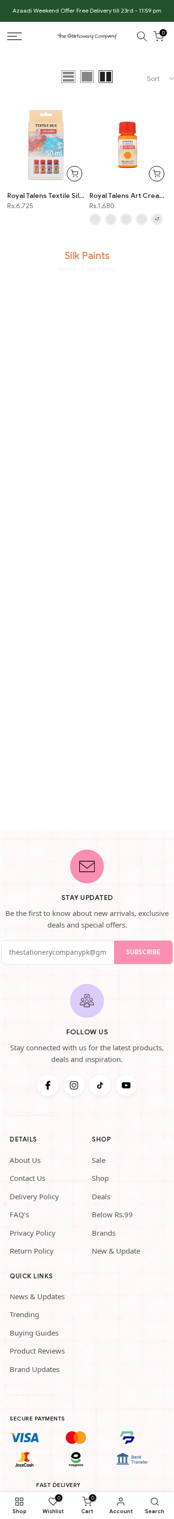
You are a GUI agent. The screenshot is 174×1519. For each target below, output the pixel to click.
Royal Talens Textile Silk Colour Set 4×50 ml (46, 195)
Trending (24, 1314)
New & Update (116, 1251)
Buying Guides (34, 1333)
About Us (25, 1160)
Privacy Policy (33, 1233)
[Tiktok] (100, 1085)
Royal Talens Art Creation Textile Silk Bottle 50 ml (128, 195)
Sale (98, 1160)
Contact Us (27, 1178)
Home (67, 268)
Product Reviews (37, 1351)
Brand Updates (34, 1369)
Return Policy (32, 1251)
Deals (101, 1196)
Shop (100, 1178)
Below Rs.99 (112, 1214)
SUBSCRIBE (143, 952)
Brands (104, 1233)
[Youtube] (126, 1085)
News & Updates (37, 1296)
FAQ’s (19, 1214)
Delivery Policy (34, 1196)
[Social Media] (47, 1085)
